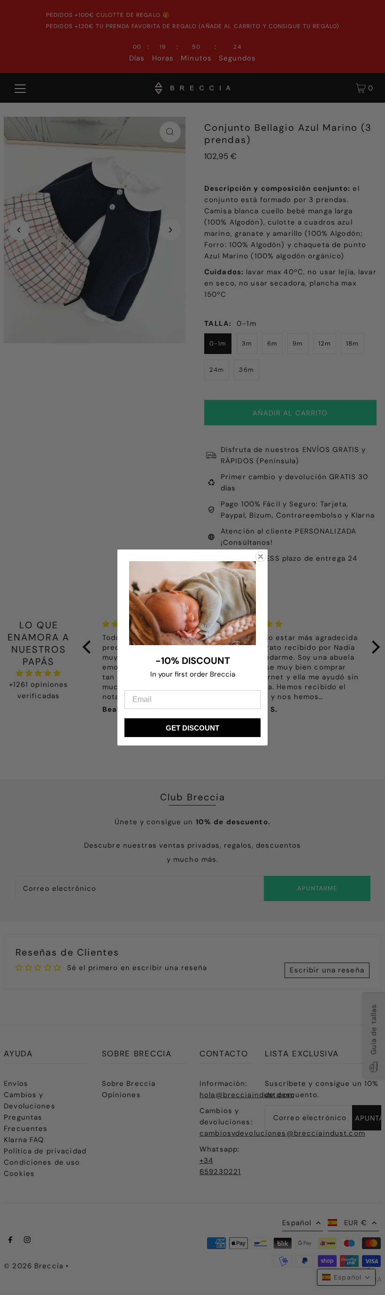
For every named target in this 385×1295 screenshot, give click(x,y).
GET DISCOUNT (192, 728)
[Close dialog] (260, 556)
